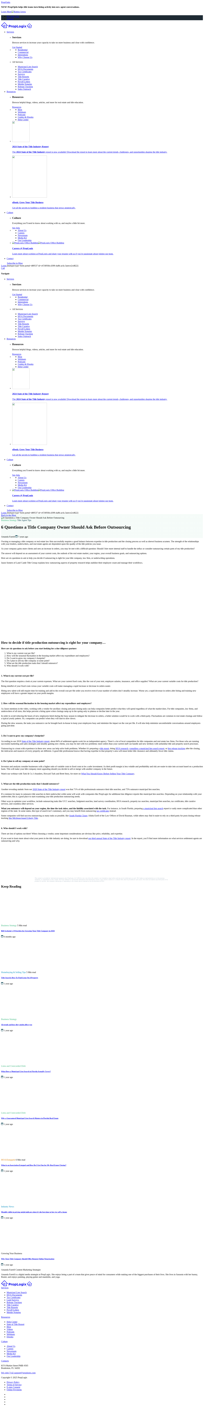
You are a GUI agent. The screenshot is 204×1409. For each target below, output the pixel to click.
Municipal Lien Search (28, 67)
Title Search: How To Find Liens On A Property (19, 978)
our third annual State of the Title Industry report (109, 838)
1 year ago (8, 983)
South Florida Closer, (78, 815)
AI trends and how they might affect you (16, 1025)
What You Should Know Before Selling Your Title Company (107, 773)
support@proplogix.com (25, 1373)
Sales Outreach (24, 89)
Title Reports (23, 76)
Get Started (17, 47)
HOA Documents (25, 69)
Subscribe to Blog (15, 263)
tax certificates (103, 811)
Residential (22, 50)
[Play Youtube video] (102, 602)
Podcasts (21, 114)
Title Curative (24, 79)
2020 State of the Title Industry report (49, 789)
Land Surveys (13, 1300)
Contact (10, 258)
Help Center (23, 119)
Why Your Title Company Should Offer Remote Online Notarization (27, 1259)
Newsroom (22, 235)
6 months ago (10, 937)
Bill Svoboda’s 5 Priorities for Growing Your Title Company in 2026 (28, 931)
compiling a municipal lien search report (146, 748)
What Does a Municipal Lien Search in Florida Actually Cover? (26, 1071)
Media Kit (22, 238)
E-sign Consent (13, 1387)
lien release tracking (176, 748)
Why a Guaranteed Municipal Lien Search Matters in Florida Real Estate (29, 1118)
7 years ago (23, 537)
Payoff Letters (24, 81)
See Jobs (16, 228)
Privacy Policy (13, 1382)
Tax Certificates (25, 71)
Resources (11, 91)
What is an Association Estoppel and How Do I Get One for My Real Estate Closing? (33, 1165)
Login (4, 266)
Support (10, 19)
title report (104, 748)
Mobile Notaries (25, 84)
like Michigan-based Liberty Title (23, 818)
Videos (10, 1329)
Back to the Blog (8, 515)
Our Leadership (25, 240)
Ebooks (10, 1337)
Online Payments (14, 1390)
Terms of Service (14, 1385)
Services (10, 32)
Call (3, 268)
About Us (22, 230)
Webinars (22, 112)
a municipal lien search (153, 808)
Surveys (21, 74)
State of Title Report (15, 1324)
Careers (21, 233)
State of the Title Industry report (35, 741)
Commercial (23, 52)
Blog (20, 109)
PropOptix (5, 2)
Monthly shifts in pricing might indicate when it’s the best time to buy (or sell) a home (34, 1212)
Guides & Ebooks (25, 117)
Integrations (23, 55)
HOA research (122, 748)
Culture (10, 212)
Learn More (6, 12)
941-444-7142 (13, 16)
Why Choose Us (25, 57)
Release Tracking (25, 86)
